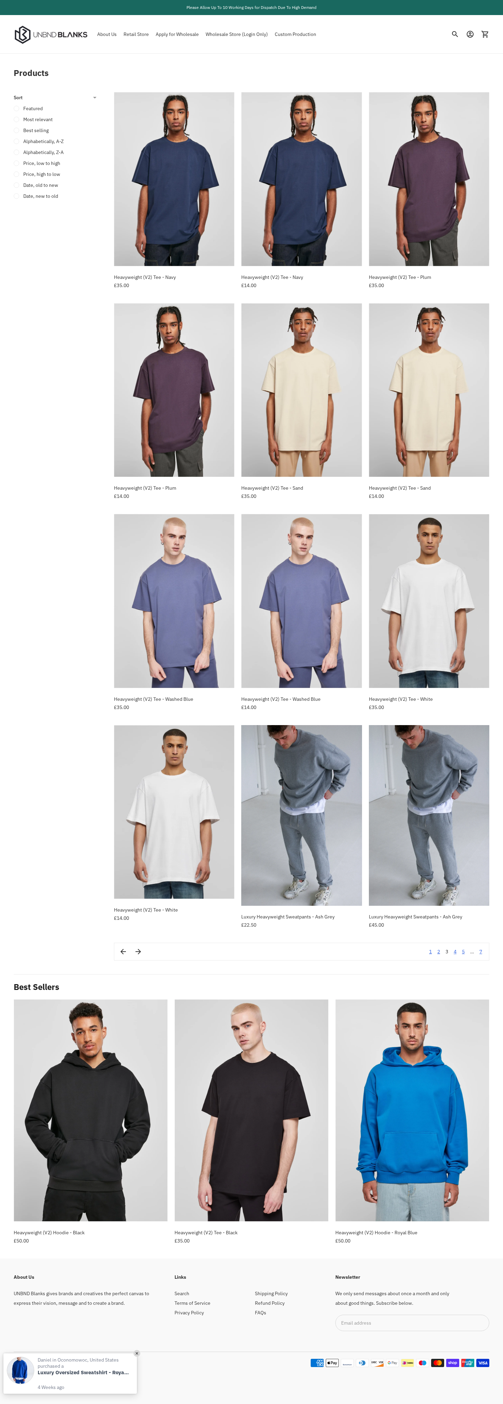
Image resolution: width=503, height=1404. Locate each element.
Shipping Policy (271, 1293)
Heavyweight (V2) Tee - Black (206, 1232)
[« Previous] (123, 951)
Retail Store (136, 34)
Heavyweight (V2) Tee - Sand (272, 488)
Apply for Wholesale (177, 34)
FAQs (260, 1313)
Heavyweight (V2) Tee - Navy (145, 277)
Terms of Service (192, 1303)
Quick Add (174, 257)
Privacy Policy (189, 1313)
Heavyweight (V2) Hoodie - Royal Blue (376, 1232)
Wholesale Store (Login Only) (237, 34)
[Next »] (138, 951)
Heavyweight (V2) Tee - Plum (400, 277)
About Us (107, 34)
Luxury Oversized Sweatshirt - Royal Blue (84, 1372)
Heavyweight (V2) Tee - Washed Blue (153, 699)
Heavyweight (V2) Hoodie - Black (49, 1232)
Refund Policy (270, 1303)
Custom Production (295, 34)
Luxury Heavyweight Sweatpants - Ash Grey (288, 917)
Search (182, 1293)
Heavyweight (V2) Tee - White (401, 699)
